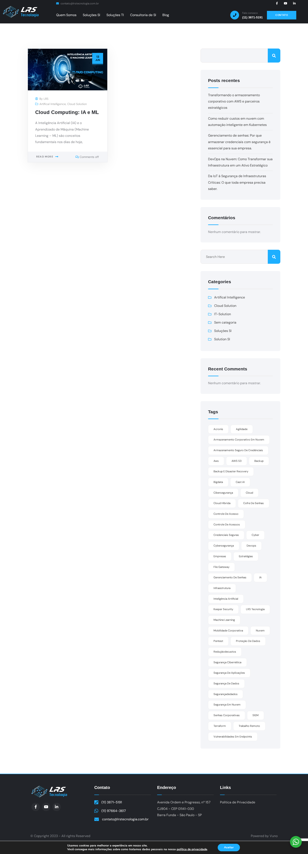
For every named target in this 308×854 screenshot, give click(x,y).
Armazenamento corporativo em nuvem (239, 439)
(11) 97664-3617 (113, 811)
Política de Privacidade (237, 802)
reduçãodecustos (225, 651)
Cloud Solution (77, 104)
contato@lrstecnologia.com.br (79, 3)
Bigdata (218, 482)
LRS (46, 99)
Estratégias (246, 556)
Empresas (220, 556)
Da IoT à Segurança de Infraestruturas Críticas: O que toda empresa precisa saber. (237, 182)
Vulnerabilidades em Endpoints (233, 736)
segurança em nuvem (227, 704)
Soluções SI (223, 331)
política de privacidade (192, 849)
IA (260, 577)
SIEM (255, 715)
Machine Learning (224, 620)
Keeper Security (223, 609)
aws (216, 461)
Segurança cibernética (227, 662)
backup (259, 461)
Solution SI (222, 339)
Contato (102, 787)
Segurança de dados (226, 683)
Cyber (255, 535)
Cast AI (240, 482)
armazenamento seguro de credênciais (238, 450)
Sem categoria (225, 322)
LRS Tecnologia (255, 609)
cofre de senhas (253, 503)
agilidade (241, 429)
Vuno (274, 836)
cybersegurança (224, 545)
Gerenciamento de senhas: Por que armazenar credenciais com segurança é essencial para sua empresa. (239, 141)
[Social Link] (276, 3)
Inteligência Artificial (226, 598)
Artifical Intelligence (52, 104)
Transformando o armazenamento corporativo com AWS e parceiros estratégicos (234, 101)
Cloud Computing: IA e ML (67, 112)
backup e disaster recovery (231, 471)
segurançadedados (226, 694)
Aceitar (229, 847)
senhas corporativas (227, 715)
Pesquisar (274, 56)
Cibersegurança (223, 492)
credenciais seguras (226, 535)
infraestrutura (222, 588)
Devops (251, 545)
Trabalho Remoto (249, 726)
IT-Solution (222, 314)
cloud (249, 492)
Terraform (220, 726)
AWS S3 (237, 461)
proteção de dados (248, 641)
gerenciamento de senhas (230, 577)
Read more (44, 156)
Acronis (218, 429)
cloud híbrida (222, 503)
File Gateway (221, 567)
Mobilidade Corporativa (228, 630)
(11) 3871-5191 (111, 802)
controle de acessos (227, 524)
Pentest (218, 641)
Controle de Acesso (226, 514)
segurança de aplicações (229, 673)
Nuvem (260, 630)
